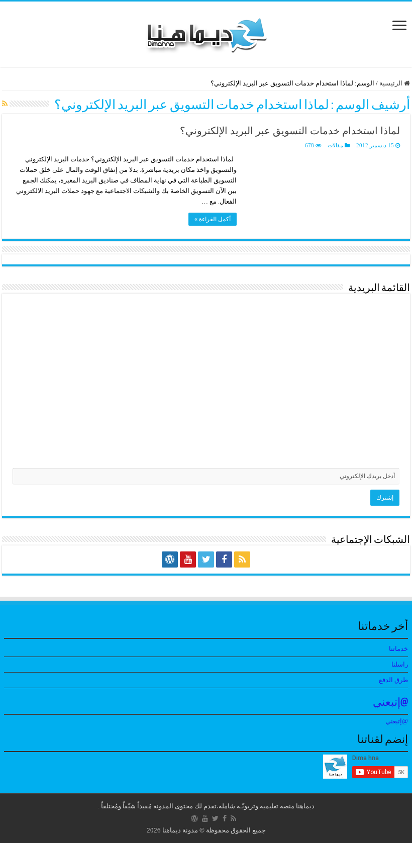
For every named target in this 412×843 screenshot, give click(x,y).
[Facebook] (224, 559)
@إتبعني (390, 703)
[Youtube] (188, 559)
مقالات (335, 145)
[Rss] (242, 559)
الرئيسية (391, 83)
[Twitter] (206, 559)
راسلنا (399, 664)
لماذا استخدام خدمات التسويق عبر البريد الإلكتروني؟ (290, 130)
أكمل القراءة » (212, 219)
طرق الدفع (393, 680)
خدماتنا (398, 648)
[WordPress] (170, 559)
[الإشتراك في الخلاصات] (5, 104)
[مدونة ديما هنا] (206, 32)
